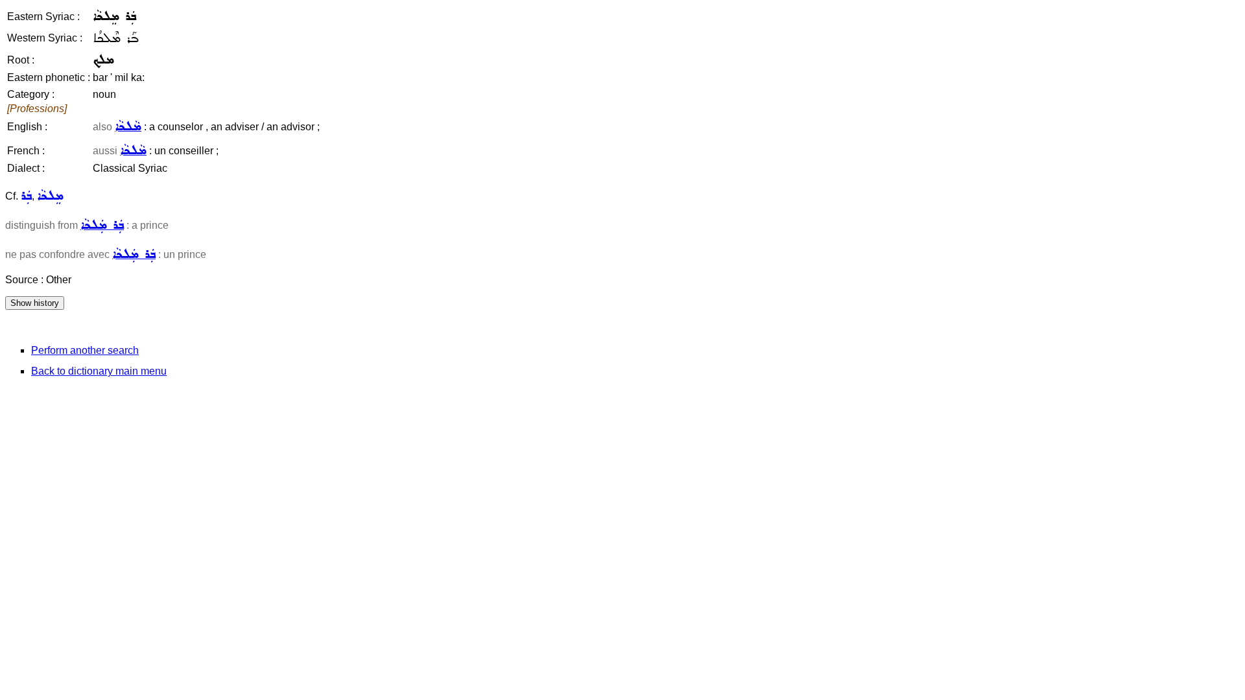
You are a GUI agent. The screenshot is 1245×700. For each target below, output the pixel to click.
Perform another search (85, 350)
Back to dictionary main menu (99, 371)
